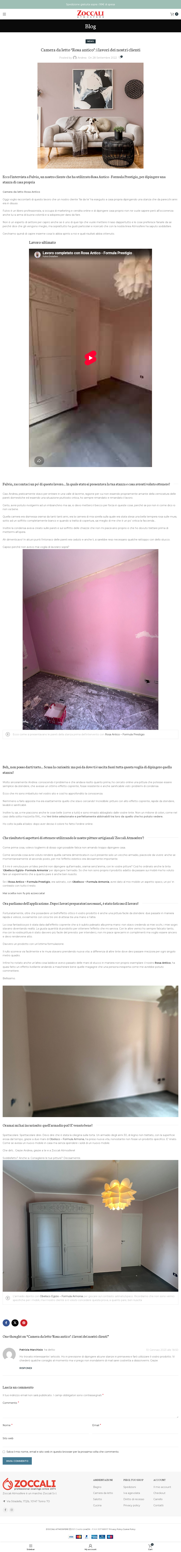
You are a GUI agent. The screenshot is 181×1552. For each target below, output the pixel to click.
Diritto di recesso (133, 1499)
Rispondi (25, 1368)
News (90, 41)
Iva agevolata (131, 1493)
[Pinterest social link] (23, 1322)
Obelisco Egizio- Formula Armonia (25, 870)
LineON (86, 1529)
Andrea (82, 57)
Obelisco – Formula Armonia (90, 881)
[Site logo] (90, 13)
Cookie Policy (129, 1529)
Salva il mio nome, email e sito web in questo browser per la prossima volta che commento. (63, 1451)
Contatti (158, 1505)
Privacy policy (131, 1505)
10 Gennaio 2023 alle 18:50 (162, 1349)
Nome (8, 1425)
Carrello (158, 1499)
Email (96, 1425)
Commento (11, 1402)
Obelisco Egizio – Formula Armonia (61, 1296)
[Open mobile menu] (4, 14)
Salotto (97, 1499)
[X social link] (15, 1322)
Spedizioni (129, 1487)
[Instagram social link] (11, 1510)
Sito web (8, 1438)
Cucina (97, 1505)
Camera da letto (103, 1493)
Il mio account (162, 1487)
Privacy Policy (115, 1529)
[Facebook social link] (6, 1322)
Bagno (97, 1487)
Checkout (159, 1493)
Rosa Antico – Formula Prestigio (125, 734)
